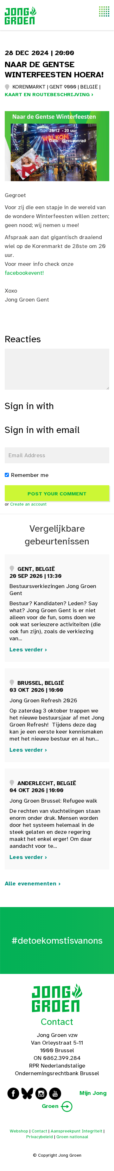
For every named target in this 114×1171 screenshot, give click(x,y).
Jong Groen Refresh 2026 (43, 700)
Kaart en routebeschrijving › (49, 94)
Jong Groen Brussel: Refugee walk (53, 800)
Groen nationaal (72, 1136)
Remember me (29, 475)
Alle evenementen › (32, 883)
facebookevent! (24, 272)
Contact (57, 1021)
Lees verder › (28, 649)
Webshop (19, 1131)
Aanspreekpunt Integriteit (76, 1131)
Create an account (28, 504)
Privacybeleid (39, 1136)
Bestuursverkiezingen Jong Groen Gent (53, 590)
